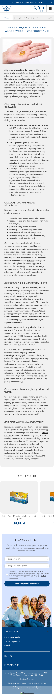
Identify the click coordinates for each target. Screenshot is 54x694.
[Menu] (50, 8)
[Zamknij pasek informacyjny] (51, 2)
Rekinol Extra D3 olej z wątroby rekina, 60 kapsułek (19, 517)
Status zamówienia (12, 637)
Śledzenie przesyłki (12, 641)
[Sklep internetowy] (27, 693)
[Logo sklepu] (6, 9)
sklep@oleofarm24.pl (26, 679)
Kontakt (7, 645)
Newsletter (27, 539)
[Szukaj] (35, 8)
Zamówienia (11, 631)
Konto (8, 656)
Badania (30, 260)
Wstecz (6, 18)
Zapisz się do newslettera (27, 583)
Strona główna (19, 18)
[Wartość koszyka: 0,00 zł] (41, 8)
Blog (27, 18)
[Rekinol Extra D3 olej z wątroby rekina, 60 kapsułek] (19, 497)
